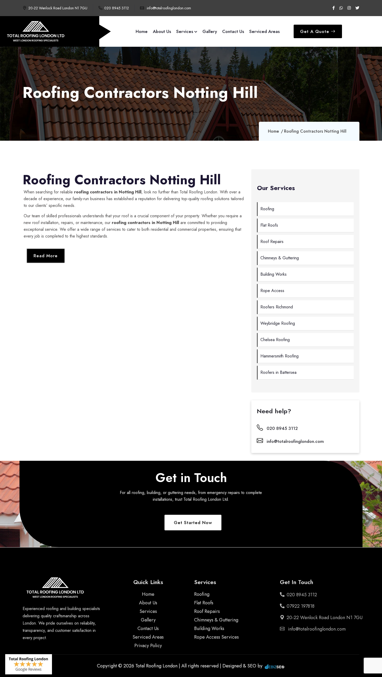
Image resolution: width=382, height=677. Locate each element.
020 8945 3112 (116, 8)
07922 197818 (300, 606)
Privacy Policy (148, 645)
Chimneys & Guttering (279, 258)
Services (185, 31)
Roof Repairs (272, 242)
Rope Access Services (216, 637)
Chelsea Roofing (275, 340)
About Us (162, 31)
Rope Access (272, 291)
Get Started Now (193, 522)
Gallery (209, 31)
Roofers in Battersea (278, 372)
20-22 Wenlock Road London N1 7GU (57, 8)
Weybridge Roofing (277, 323)
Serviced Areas (264, 31)
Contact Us (233, 31)
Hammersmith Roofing (279, 356)
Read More (46, 256)
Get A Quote (315, 31)
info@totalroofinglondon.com (168, 8)
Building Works (273, 274)
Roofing (267, 209)
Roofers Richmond (276, 307)
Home (142, 31)
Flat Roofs (269, 225)
